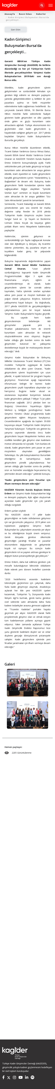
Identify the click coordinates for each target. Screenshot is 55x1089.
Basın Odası (25, 14)
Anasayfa (10, 14)
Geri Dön (15, 29)
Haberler (41, 14)
